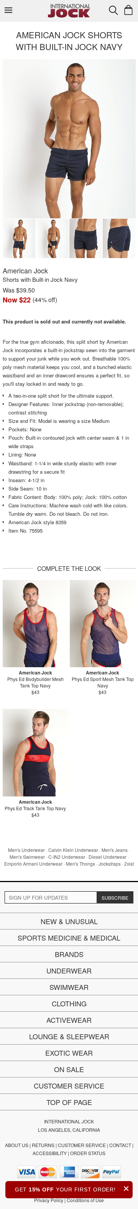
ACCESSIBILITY (50, 1153)
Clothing (69, 1003)
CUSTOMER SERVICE (82, 1145)
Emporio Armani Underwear (33, 863)
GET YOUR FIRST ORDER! (72, 1188)
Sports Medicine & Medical (69, 937)
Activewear (69, 1020)
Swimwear (69, 987)
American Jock (25, 270)
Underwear (69, 970)
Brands (69, 954)
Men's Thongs (80, 863)
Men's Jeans (115, 850)
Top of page (69, 1102)
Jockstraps (110, 863)
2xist (129, 863)
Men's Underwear (26, 850)
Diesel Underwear (108, 856)
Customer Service (69, 1085)
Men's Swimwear (27, 856)
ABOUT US (16, 1145)
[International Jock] (69, 6)
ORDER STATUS (87, 1153)
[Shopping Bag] (128, 10)
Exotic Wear (69, 1053)
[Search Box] (113, 10)
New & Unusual (69, 921)
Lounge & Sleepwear (69, 1036)
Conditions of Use (85, 1200)
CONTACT (120, 1145)
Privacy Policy (48, 1200)
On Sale (69, 1069)
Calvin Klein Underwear (73, 850)
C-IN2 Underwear (66, 856)
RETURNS (43, 1145)
